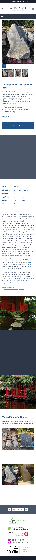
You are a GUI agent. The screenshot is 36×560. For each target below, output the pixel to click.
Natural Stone (15, 289)
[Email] (14, 509)
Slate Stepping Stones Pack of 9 (9, 455)
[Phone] (9, 509)
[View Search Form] (33, 16)
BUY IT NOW (18, 126)
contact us (14, 247)
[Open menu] (2, 16)
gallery (30, 262)
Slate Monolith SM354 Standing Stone (26, 455)
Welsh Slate (21, 289)
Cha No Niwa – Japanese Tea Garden (18, 281)
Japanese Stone (10, 287)
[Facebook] (18, 509)
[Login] (3, 8)
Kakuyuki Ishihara (15, 283)
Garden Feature (8, 289)
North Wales (14, 221)
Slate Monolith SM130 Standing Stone (26, 490)
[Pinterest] (26, 509)
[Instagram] (22, 509)
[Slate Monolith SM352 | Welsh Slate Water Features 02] (18, 42)
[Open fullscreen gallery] (4, 66)
